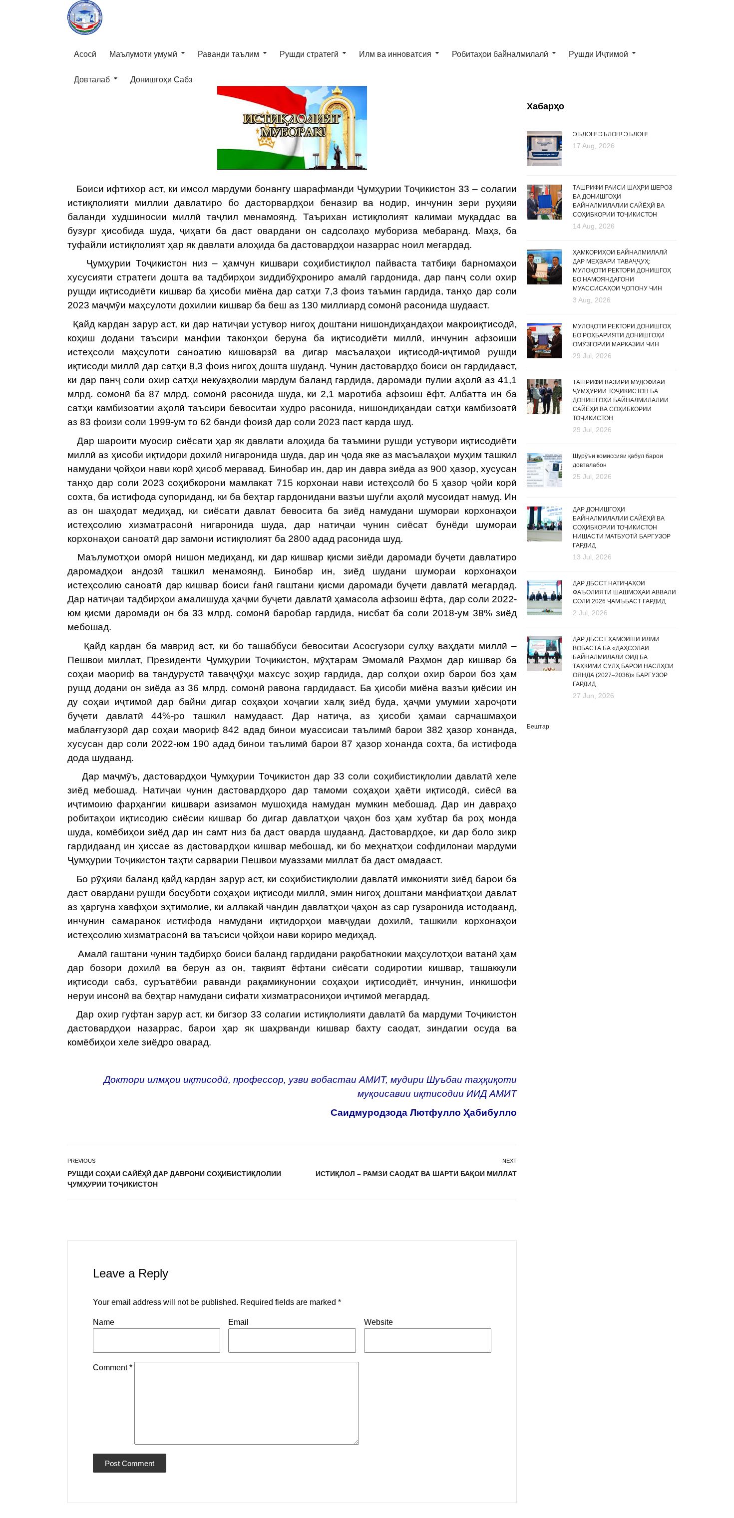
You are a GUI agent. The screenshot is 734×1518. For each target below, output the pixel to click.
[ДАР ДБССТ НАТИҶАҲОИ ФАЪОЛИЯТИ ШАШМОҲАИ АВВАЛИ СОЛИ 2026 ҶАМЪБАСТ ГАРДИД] (544, 598)
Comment (112, 1367)
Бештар (538, 726)
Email (238, 1322)
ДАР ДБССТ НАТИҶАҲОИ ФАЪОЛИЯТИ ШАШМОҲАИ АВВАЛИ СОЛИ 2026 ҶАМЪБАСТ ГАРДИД (624, 592)
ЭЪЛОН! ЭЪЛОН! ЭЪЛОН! (610, 134)
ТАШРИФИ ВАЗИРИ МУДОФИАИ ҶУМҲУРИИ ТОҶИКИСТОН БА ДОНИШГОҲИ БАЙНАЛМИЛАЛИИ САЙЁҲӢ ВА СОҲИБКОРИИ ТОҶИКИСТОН (621, 400)
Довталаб (92, 79)
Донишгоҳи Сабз (161, 79)
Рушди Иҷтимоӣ (598, 54)
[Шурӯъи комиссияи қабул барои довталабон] (544, 470)
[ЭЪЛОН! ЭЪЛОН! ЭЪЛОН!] (544, 148)
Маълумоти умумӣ (143, 54)
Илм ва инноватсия (395, 54)
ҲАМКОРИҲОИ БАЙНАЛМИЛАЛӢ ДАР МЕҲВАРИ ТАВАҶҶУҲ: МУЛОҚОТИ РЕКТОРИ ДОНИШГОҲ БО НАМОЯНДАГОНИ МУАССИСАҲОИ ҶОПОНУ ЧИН (622, 270)
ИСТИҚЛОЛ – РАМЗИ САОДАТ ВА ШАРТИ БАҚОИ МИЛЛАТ (416, 1174)
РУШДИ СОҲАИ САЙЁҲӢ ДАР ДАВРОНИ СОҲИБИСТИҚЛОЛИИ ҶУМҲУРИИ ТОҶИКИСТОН (174, 1179)
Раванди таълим (228, 54)
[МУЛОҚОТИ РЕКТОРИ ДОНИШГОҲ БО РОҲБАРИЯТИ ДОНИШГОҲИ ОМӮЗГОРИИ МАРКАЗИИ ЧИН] (544, 341)
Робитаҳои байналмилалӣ (500, 54)
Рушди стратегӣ (309, 54)
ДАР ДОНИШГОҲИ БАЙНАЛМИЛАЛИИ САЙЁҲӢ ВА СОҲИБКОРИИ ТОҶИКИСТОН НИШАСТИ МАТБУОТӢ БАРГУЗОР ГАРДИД (622, 527)
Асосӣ (85, 54)
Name (103, 1322)
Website (378, 1322)
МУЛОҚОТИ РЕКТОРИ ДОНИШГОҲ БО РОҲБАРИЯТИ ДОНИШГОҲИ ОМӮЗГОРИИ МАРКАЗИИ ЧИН (622, 335)
